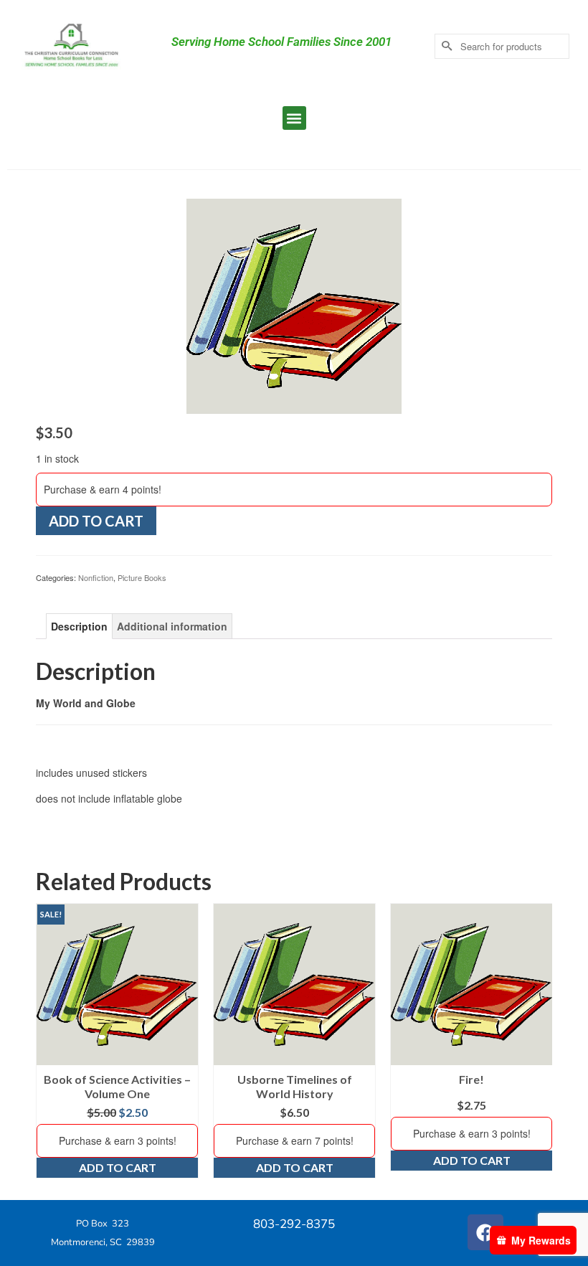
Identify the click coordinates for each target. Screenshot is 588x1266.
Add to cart (96, 520)
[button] (294, 118)
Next (539, 1041)
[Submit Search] (445, 46)
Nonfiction (95, 577)
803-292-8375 (294, 1224)
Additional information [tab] (172, 626)
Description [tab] (79, 626)
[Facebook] (485, 1232)
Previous (48, 1041)
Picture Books (142, 577)
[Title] (294, 305)
